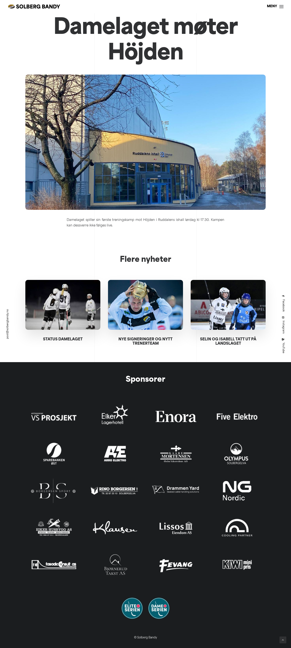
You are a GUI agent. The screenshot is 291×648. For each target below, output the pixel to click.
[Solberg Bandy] (34, 6)
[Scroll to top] (282, 640)
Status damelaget (63, 339)
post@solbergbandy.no (7, 324)
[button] (62, 305)
